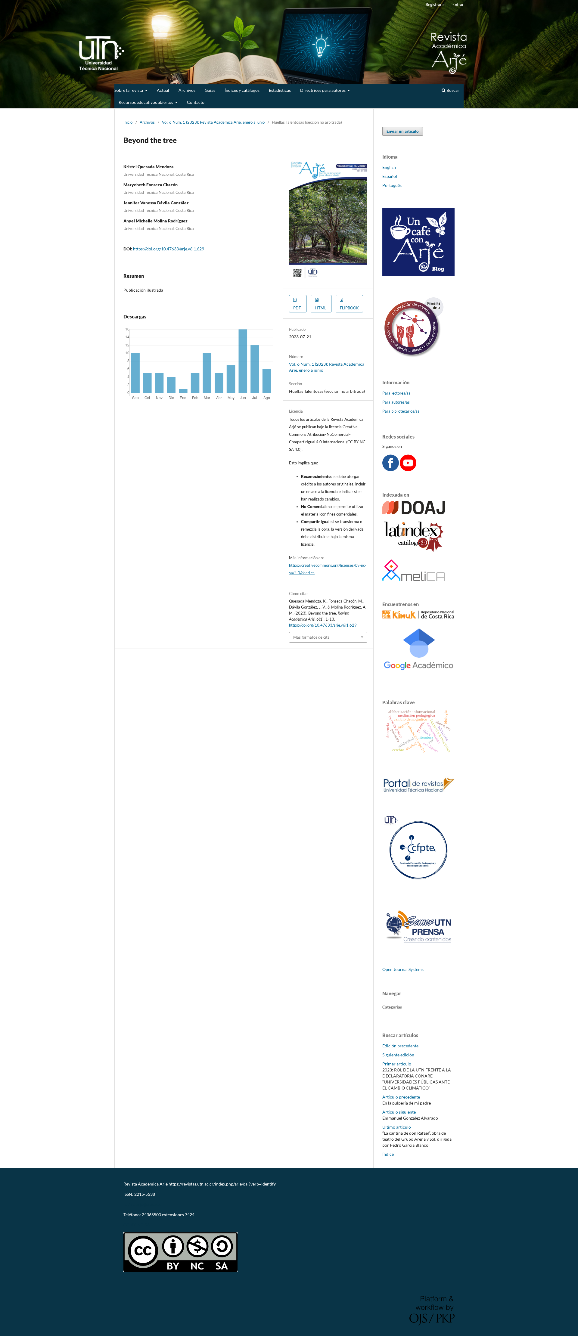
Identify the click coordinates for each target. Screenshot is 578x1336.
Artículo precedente (401, 1096)
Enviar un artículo (403, 131)
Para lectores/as (396, 393)
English (389, 167)
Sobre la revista (129, 90)
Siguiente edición (398, 1054)
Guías (210, 90)
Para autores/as (396, 402)
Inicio (127, 122)
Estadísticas (280, 90)
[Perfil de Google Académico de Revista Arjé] (418, 677)
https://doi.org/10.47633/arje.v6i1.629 (168, 248)
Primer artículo (396, 1063)
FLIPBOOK (349, 307)
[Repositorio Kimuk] (418, 616)
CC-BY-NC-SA (136, 1224)
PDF (297, 307)
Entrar (458, 4)
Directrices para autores (323, 90)
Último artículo (396, 1127)
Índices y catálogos (242, 90)
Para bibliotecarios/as (400, 411)
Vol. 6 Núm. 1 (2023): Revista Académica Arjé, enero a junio (213, 122)
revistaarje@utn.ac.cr (143, 1204)
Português (392, 185)
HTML (320, 307)
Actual (163, 90)
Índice (388, 1154)
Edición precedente (400, 1045)
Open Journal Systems (403, 969)
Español (389, 176)
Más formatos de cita (311, 637)
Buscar (452, 90)
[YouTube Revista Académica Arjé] (408, 469)
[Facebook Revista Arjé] (390, 469)
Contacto (195, 102)
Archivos (187, 90)
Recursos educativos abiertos (146, 102)
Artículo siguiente (399, 1111)
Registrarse (436, 4)
